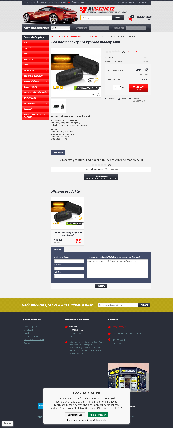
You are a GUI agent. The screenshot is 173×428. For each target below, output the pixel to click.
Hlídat (123, 99)
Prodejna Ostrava (31, 336)
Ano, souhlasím (98, 414)
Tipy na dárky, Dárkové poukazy (34, 115)
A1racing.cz (103, 10)
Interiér (27, 42)
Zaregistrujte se (144, 2)
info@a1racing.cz (77, 2)
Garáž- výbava (30, 87)
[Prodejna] (129, 377)
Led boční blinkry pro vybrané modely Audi (68, 233)
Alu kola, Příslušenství (35, 92)
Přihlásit (131, 2)
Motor (27, 54)
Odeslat (144, 305)
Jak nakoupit (28, 330)
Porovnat (111, 99)
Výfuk (26, 65)
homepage (57, 36)
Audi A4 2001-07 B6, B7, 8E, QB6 (81, 36)
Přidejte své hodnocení (135, 52)
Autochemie (29, 70)
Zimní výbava (30, 98)
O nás (26, 346)
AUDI (66, 36)
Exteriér (28, 48)
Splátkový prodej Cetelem (34, 339)
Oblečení (28, 109)
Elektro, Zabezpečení (33, 76)
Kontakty (27, 333)
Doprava (27, 343)
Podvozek (28, 59)
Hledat (118, 17)
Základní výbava (31, 81)
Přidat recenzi (101, 177)
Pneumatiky (29, 103)
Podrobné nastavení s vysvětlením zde (86, 420)
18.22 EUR (144, 74)
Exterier (98, 36)
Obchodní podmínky (32, 326)
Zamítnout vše (75, 414)
